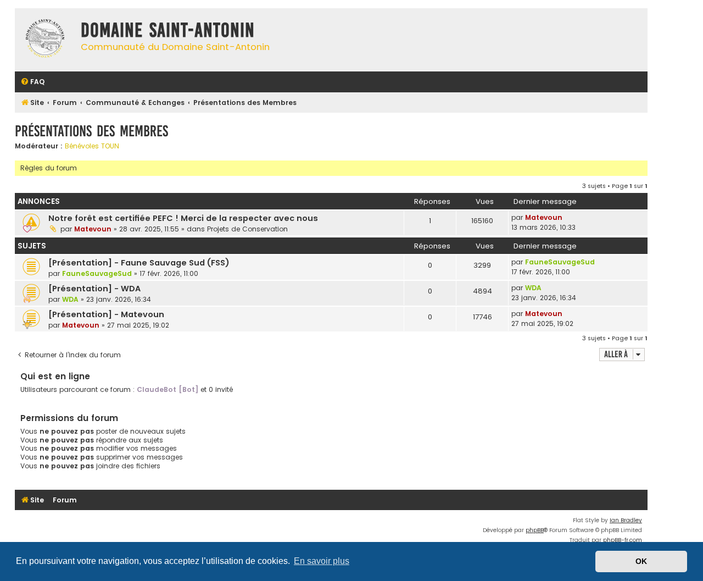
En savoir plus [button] (321, 561)
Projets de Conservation (247, 229)
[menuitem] (32, 82)
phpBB (535, 530)
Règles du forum (48, 168)
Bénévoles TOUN (92, 146)
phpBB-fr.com (622, 540)
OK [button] (641, 561)
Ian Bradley (626, 520)
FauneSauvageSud (97, 273)
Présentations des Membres (91, 131)
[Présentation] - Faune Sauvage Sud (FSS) (139, 262)
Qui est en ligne (55, 376)
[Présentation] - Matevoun (106, 314)
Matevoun (92, 229)
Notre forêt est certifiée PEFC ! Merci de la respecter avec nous (183, 218)
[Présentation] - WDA (94, 288)
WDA (70, 299)
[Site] (45, 40)
